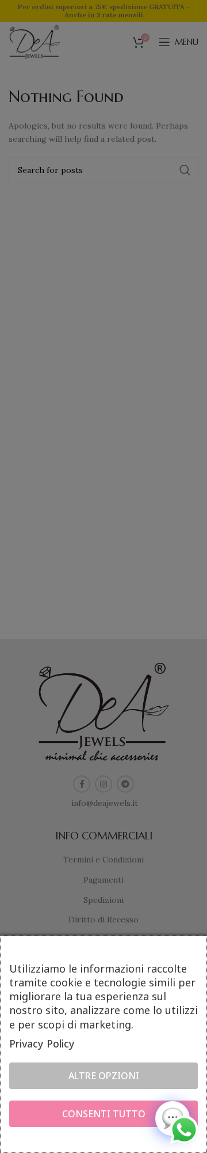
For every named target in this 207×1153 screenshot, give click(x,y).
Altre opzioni (103, 1075)
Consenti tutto (103, 1113)
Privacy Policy (42, 1043)
